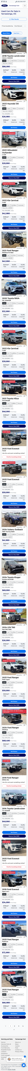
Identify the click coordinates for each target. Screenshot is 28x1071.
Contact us (18, 1050)
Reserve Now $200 (14, 81)
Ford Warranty (5, 1048)
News (17, 1044)
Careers (17, 1046)
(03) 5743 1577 (21, 1)
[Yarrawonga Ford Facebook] (2, 1)
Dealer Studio (11, 1069)
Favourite (19, 53)
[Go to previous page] (5, 1026)
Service (3, 1042)
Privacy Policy (19, 1051)
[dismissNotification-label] (25, 1057)
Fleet (16, 1048)
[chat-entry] (24, 1065)
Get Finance (14, 77)
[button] (25, 5)
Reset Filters (6, 33)
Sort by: (11, 26)
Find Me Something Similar (14, 457)
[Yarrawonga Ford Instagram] (4, 1)
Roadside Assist (6, 1050)
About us (18, 1042)
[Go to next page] (14, 1029)
